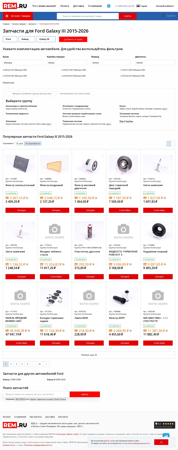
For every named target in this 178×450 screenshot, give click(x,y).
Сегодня (21, 210)
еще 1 (108, 124)
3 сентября (124, 210)
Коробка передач (56, 57)
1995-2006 (12, 379)
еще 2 (48, 124)
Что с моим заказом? (44, 5)
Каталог (7, 417)
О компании (95, 5)
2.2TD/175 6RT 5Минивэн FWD (74, 70)
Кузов (6, 57)
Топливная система (129, 113)
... (33, 364)
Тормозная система (72, 121)
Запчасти (32, 24)
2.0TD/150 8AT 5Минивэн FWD (133, 76)
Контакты (63, 417)
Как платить (36, 417)
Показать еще (89, 355)
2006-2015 (56, 379)
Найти (127, 16)
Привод (95, 57)
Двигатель (140, 57)
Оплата (64, 5)
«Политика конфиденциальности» (37, 445)
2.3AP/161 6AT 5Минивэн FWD (15, 70)
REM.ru (34, 423)
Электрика (11, 121)
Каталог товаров (19, 24)
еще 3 (164, 109)
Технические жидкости (17, 113)
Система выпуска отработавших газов (82, 113)
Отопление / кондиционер (75, 106)
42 (40, 364)
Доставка (78, 5)
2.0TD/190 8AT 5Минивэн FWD (15, 76)
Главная (6, 24)
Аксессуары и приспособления (21, 106)
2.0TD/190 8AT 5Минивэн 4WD (74, 76)
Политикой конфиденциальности (136, 443)
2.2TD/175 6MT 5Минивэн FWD (133, 70)
